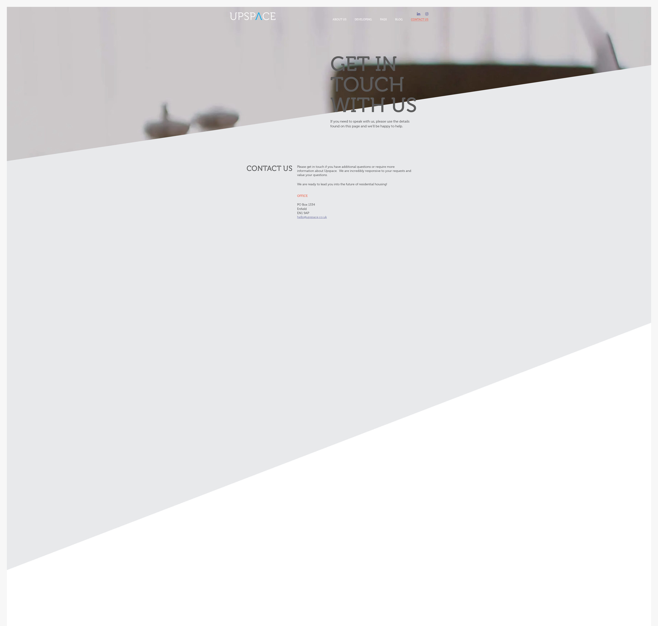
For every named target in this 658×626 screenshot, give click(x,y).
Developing (363, 19)
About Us (339, 19)
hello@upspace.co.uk (312, 217)
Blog (399, 19)
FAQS (383, 19)
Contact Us (419, 19)
